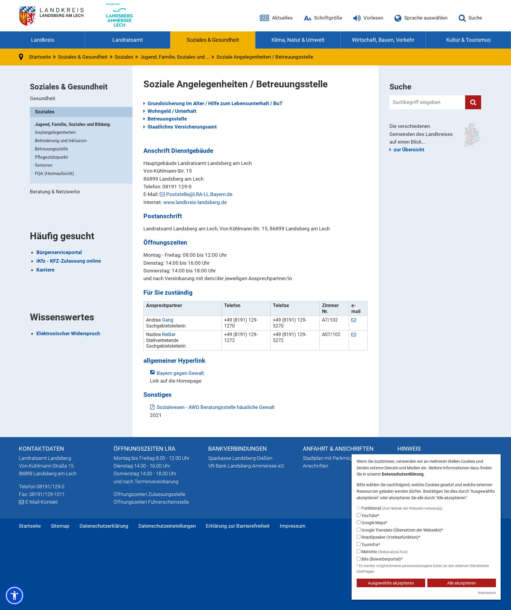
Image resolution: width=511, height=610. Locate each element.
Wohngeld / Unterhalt (172, 111)
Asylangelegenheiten (55, 132)
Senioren (43, 165)
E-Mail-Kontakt (41, 502)
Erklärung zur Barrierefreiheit (238, 526)
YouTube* (369, 515)
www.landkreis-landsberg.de (195, 202)
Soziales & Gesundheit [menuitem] (213, 40)
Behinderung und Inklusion (61, 140)
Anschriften (315, 466)
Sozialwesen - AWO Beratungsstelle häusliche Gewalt (215, 407)
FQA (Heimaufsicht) (54, 173)
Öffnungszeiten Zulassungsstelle (149, 494)
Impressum (292, 526)
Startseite (30, 526)
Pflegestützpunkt (51, 157)
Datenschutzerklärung (104, 526)
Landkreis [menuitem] (42, 40)
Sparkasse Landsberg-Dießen (240, 458)
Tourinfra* (370, 544)
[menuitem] (81, 98)
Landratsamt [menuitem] (127, 40)
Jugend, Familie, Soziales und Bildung (72, 124)
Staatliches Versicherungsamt (182, 127)
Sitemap (60, 526)
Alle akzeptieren (461, 583)
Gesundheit (42, 98)
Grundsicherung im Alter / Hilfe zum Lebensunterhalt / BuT (215, 103)
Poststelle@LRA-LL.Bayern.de (199, 194)
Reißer (168, 334)
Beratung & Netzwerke (55, 192)
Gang (167, 320)
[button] (14, 595)
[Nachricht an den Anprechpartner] (354, 320)
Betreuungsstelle (167, 119)
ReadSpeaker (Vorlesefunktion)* (390, 537)
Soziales (124, 57)
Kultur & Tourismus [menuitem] (468, 40)
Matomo (383, 551)
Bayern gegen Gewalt (180, 373)
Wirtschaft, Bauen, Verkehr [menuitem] (383, 40)
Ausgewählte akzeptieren (391, 583)
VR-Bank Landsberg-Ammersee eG (246, 466)
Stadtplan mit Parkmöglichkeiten (338, 458)
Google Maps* (373, 522)
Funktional (401, 508)
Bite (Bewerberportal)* (381, 559)
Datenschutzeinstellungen (167, 526)
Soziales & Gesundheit (83, 57)
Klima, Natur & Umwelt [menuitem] (297, 40)
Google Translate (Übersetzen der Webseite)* (401, 530)
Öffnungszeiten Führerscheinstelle (151, 502)
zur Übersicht (409, 149)
